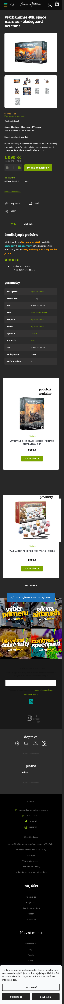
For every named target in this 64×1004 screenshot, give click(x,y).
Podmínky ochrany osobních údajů (31, 872)
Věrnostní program (30, 861)
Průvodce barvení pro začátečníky (31, 850)
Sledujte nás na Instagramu (34, 597)
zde (14, 979)
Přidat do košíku (37, 167)
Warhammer (30, 943)
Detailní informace (12, 191)
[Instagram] (29, 718)
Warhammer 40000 (39, 312)
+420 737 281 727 (33, 815)
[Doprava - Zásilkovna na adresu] (26, 743)
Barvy (30, 960)
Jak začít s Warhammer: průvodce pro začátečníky (30, 844)
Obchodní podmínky (31, 866)
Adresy (31, 914)
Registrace (31, 902)
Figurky (31, 955)
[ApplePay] (25, 772)
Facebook (33, 821)
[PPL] (44, 743)
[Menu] (6, 5)
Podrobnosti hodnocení (14, 116)
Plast (33, 340)
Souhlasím (45, 996)
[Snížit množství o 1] (7, 167)
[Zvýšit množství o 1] (19, 167)
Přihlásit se (32, 702)
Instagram (33, 827)
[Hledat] (12, 5)
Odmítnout (16, 996)
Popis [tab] (13, 223)
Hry (30, 949)
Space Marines (37, 291)
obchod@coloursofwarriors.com (33, 810)
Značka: (11, 121)
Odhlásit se (31, 919)
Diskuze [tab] (28, 223)
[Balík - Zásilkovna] (17, 743)
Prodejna (31, 855)
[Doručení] (35, 743)
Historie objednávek (31, 908)
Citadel (34, 333)
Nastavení (30, 987)
